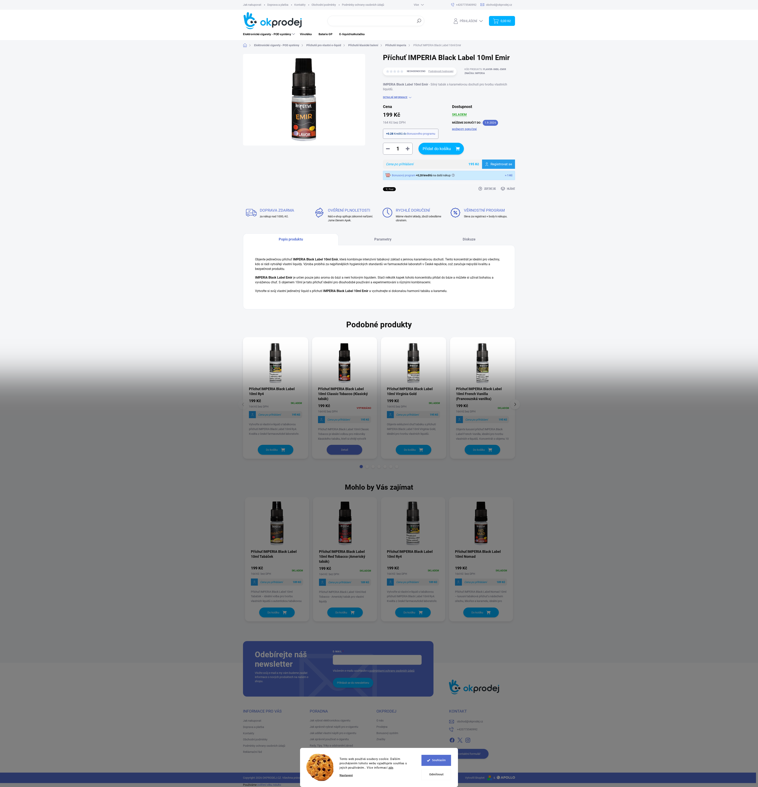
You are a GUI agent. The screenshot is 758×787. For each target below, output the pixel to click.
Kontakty (300, 4)
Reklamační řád (252, 751)
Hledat (419, 20)
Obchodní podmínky (323, 4)
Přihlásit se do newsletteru (353, 682)
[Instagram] (468, 739)
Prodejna (381, 726)
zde (390, 767)
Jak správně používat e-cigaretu (329, 739)
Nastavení (346, 775)
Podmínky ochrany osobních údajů (363, 4)
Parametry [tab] (382, 239)
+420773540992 (467, 729)
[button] (361, 467)
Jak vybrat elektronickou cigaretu (330, 720)
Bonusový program (403, 175)
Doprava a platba (277, 4)
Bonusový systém (387, 733)
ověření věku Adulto (269, 784)
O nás (380, 720)
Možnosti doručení (464, 129)
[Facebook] (452, 739)
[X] (460, 739)
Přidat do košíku (437, 148)
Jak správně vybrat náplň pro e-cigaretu (334, 726)
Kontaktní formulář (468, 753)
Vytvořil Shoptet (475, 777)
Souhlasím (439, 760)
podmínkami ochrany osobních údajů (392, 670)
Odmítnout (436, 774)
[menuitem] (269, 34)
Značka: (474, 73)
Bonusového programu (421, 133)
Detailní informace (395, 97)
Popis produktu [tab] (291, 239)
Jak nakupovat (252, 4)
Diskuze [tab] (469, 239)
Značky (380, 739)
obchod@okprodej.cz (470, 721)
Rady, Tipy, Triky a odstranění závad (331, 745)
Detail (344, 449)
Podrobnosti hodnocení (440, 71)
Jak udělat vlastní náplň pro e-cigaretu (333, 733)
